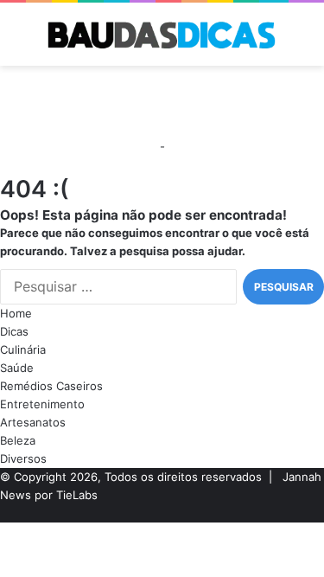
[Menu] (21, 41)
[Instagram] (278, 513)
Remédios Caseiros (51, 386)
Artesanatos (33, 422)
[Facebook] (319, 513)
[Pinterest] (292, 513)
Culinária (23, 349)
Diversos (23, 458)
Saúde (17, 368)
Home (16, 313)
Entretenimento (42, 404)
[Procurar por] (302, 41)
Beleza (17, 440)
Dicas (14, 331)
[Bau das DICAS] (162, 34)
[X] (306, 513)
